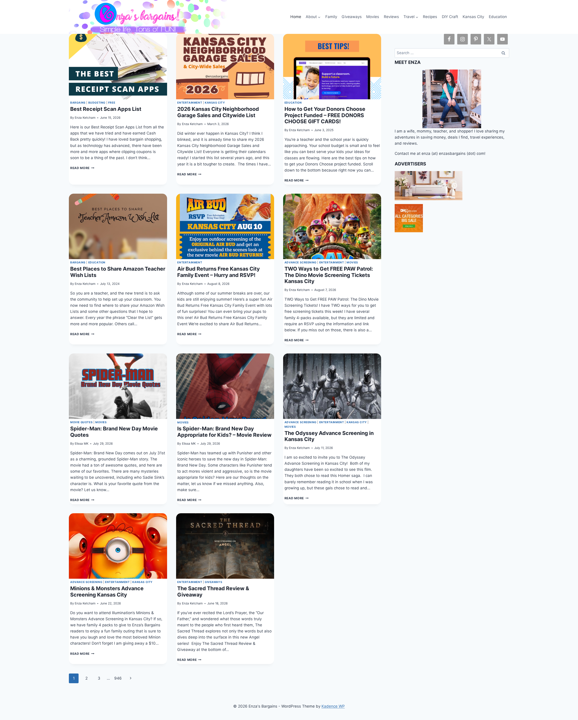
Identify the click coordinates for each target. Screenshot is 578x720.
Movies (372, 16)
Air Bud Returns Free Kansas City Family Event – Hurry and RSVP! (218, 272)
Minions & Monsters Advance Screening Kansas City (107, 591)
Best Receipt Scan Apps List (105, 109)
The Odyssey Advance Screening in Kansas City (329, 436)
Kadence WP (333, 706)
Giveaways (352, 16)
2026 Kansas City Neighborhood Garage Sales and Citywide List (218, 112)
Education (498, 16)
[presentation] (118, 66)
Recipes (430, 16)
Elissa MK (82, 443)
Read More (82, 168)
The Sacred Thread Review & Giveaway (213, 591)
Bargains (78, 102)
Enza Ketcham (85, 117)
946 (118, 678)
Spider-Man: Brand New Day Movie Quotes (114, 431)
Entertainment (189, 102)
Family (331, 16)
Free (111, 102)
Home (295, 16)
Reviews (391, 16)
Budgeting (96, 102)
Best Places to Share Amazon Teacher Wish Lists (117, 272)
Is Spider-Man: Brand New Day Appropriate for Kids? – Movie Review (224, 431)
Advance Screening (300, 262)
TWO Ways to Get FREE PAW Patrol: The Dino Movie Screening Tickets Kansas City (328, 275)
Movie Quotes (81, 422)
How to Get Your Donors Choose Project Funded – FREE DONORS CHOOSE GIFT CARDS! (324, 115)
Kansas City (473, 16)
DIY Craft (450, 16)
